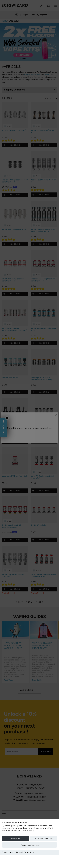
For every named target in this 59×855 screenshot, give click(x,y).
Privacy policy (8, 852)
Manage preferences (29, 845)
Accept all (15, 838)
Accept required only (44, 838)
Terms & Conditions (25, 852)
